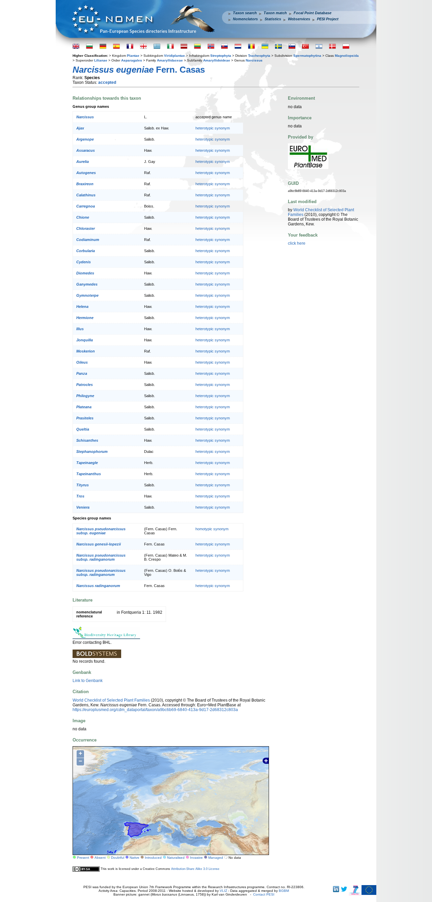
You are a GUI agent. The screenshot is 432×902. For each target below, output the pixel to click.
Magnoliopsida (347, 55)
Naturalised (176, 857)
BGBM (284, 891)
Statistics (273, 19)
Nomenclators (245, 19)
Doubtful (117, 857)
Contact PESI (263, 894)
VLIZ (223, 891)
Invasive (196, 857)
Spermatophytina (307, 55)
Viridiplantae (174, 55)
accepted (107, 82)
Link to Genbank (88, 680)
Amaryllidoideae (216, 60)
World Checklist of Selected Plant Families (111, 700)
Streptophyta (220, 55)
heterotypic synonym (212, 128)
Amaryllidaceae (170, 60)
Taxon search (245, 13)
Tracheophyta (259, 55)
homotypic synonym (211, 529)
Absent (100, 857)
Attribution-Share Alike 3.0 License (195, 869)
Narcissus (254, 60)
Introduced (153, 857)
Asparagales (131, 60)
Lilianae (100, 60)
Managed (215, 857)
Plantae (133, 55)
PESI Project (328, 19)
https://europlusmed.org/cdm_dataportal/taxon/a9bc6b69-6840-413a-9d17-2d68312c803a (155, 709)
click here (296, 243)
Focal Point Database (312, 13)
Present (83, 857)
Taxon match (275, 13)
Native (134, 857)
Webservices (299, 19)
